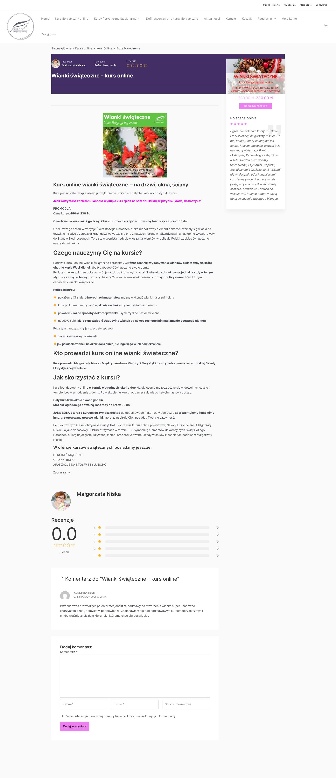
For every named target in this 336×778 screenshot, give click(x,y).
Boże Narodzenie (105, 65)
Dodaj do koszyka (255, 105)
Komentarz (68, 652)
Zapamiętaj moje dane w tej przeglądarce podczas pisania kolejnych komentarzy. (120, 716)
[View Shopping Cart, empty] (325, 26)
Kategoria (99, 61)
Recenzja (131, 61)
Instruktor (67, 61)
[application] (138, 18)
